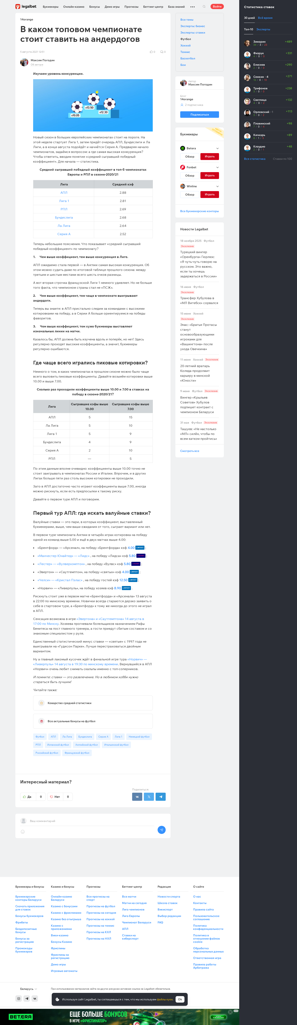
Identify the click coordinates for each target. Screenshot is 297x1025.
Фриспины (58, 948)
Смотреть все (189, 451)
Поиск (204, 6)
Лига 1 (64, 201)
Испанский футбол (58, 744)
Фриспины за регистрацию (60, 956)
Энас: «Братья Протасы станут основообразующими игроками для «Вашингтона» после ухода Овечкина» (198, 331)
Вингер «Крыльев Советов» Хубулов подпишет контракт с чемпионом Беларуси (199, 401)
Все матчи (129, 896)
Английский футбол (86, 744)
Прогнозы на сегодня (101, 913)
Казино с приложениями (61, 927)
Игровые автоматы (64, 971)
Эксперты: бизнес (192, 26)
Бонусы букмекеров (29, 916)
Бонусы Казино (61, 942)
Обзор (189, 156)
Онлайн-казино (73, 6)
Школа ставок (168, 903)
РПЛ (64, 209)
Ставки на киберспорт (130, 936)
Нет (62, 797)
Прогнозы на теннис (100, 925)
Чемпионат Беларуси (136, 922)
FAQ (160, 922)
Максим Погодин (43, 60)
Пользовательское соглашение (206, 917)
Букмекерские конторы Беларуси (28, 898)
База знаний (176, 6)
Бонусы (94, 6)
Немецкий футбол (139, 736)
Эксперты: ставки (192, 32)
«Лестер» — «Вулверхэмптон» (61, 564)
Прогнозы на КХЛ (98, 932)
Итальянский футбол (116, 744)
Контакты (199, 903)
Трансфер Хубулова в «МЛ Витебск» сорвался (199, 295)
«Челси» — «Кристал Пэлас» (60, 580)
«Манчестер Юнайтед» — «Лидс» (64, 556)
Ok (180, 999)
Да (34, 797)
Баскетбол (187, 58)
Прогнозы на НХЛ (98, 938)
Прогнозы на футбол (100, 906)
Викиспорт (165, 909)
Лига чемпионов (133, 909)
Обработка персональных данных (208, 949)
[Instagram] (18, 998)
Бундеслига (64, 217)
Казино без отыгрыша (66, 919)
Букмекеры (50, 6)
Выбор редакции (169, 916)
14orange (186, 99)
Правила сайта (203, 909)
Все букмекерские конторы (199, 211)
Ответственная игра (207, 958)
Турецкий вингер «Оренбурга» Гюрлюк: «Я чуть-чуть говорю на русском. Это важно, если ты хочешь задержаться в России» (198, 258)
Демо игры (112, 6)
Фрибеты (21, 922)
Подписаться (200, 114)
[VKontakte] (35, 998)
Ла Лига (64, 226)
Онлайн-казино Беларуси (61, 898)
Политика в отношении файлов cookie (206, 938)
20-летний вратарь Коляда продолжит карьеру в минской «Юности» (199, 370)
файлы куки (165, 999)
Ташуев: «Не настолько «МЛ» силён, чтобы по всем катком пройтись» (198, 431)
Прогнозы (131, 6)
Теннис (185, 52)
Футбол (40, 736)
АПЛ (63, 192)
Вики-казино (59, 935)
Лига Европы (131, 916)
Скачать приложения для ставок (29, 907)
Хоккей (185, 45)
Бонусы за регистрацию (24, 940)
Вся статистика (254, 158)
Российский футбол (47, 752)
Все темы (186, 19)
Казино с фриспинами (66, 913)
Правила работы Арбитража (204, 966)
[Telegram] (26, 998)
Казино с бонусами (64, 906)
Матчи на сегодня (134, 903)
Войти (217, 6)
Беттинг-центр (153, 6)
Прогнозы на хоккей (100, 919)
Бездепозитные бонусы (26, 930)
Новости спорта (169, 896)
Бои (183, 64)
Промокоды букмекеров (23, 949)
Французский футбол (77, 752)
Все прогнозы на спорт (98, 898)
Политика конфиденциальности (208, 927)
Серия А (64, 234)
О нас (197, 896)
